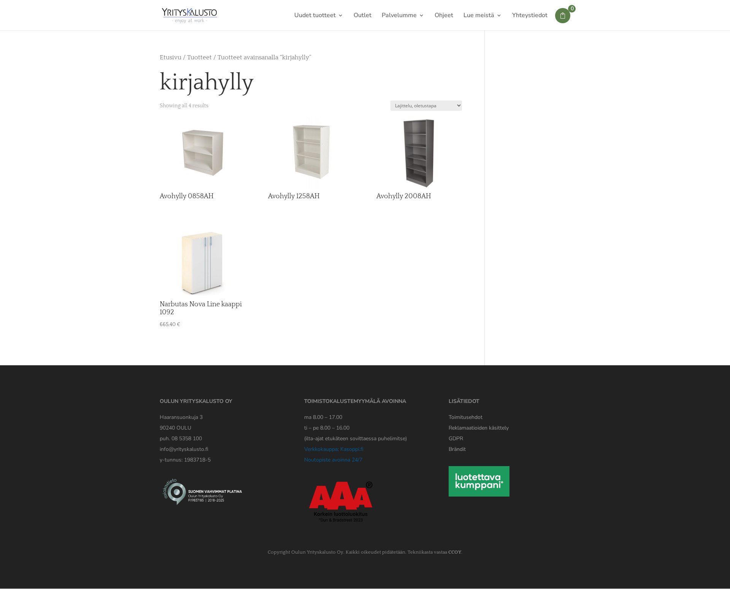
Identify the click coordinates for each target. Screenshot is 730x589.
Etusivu (170, 57)
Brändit (457, 449)
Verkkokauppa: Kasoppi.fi (333, 449)
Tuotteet (199, 57)
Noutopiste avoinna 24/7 (333, 459)
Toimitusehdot (465, 417)
